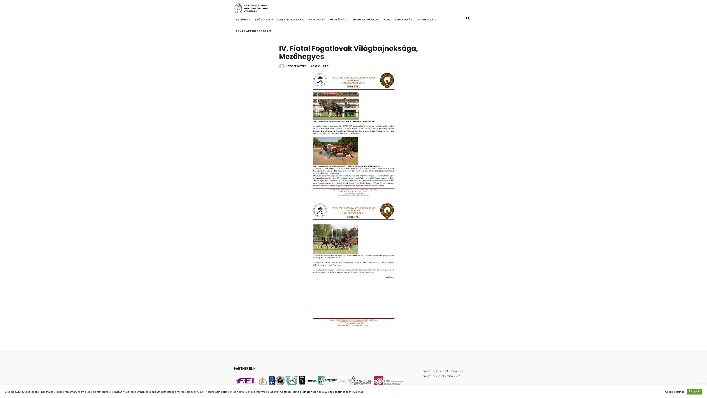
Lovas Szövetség (296, 66)
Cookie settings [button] (674, 391)
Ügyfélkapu (339, 19)
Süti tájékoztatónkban (337, 392)
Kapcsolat (317, 19)
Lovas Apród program (253, 31)
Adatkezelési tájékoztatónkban (299, 392)
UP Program (426, 19)
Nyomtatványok (366, 19)
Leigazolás (403, 19)
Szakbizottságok (290, 19)
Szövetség (263, 19)
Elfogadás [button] (694, 391)
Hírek (326, 66)
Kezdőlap (243, 19)
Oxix (387, 19)
